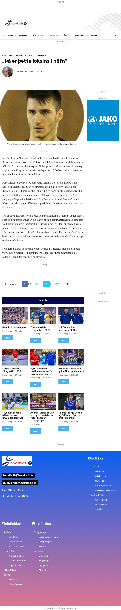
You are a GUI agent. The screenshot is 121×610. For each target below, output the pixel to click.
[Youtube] (23, 496)
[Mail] (11, 496)
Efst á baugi (7, 55)
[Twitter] (15, 496)
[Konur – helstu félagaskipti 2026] (43, 315)
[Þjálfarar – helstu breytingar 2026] (71, 315)
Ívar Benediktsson (24, 72)
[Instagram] (7, 496)
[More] (67, 284)
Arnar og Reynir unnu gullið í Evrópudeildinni (71, 370)
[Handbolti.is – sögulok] (15, 315)
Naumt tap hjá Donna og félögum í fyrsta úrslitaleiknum (70, 415)
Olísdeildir (29, 55)
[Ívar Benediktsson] (8, 71)
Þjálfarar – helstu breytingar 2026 (68, 329)
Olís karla (41, 55)
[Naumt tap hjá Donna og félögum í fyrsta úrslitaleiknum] (71, 401)
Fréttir (19, 55)
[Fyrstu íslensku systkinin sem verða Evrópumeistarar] (43, 357)
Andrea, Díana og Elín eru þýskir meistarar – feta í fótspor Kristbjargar (42, 416)
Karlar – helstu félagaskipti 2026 (12, 370)
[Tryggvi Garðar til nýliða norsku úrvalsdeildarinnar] (15, 401)
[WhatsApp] (19, 496)
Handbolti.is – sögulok (14, 327)
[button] (115, 35)
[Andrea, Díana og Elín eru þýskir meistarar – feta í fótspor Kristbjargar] (43, 401)
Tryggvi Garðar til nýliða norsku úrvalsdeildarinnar (12, 415)
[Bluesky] (27, 496)
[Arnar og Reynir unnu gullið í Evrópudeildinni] (71, 357)
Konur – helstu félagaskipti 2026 (40, 329)
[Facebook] (4, 496)
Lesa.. (8, 338)
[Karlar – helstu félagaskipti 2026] (15, 357)
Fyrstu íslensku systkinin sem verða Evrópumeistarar (41, 371)
